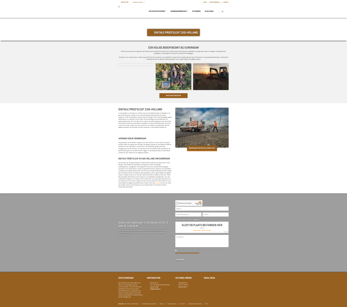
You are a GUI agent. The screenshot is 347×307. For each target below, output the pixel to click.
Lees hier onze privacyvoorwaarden (187, 253)
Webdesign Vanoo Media (149, 304)
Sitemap (162, 304)
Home (205, 2)
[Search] (227, 11)
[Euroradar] (123, 11)
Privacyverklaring (172, 304)
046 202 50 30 (182, 287)
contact (158, 183)
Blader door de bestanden (202, 230)
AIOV (206, 304)
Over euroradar (214, 2)
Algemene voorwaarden (195, 304)
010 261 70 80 (124, 2)
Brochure (182, 304)
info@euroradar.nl (138, 2)
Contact (226, 2)
